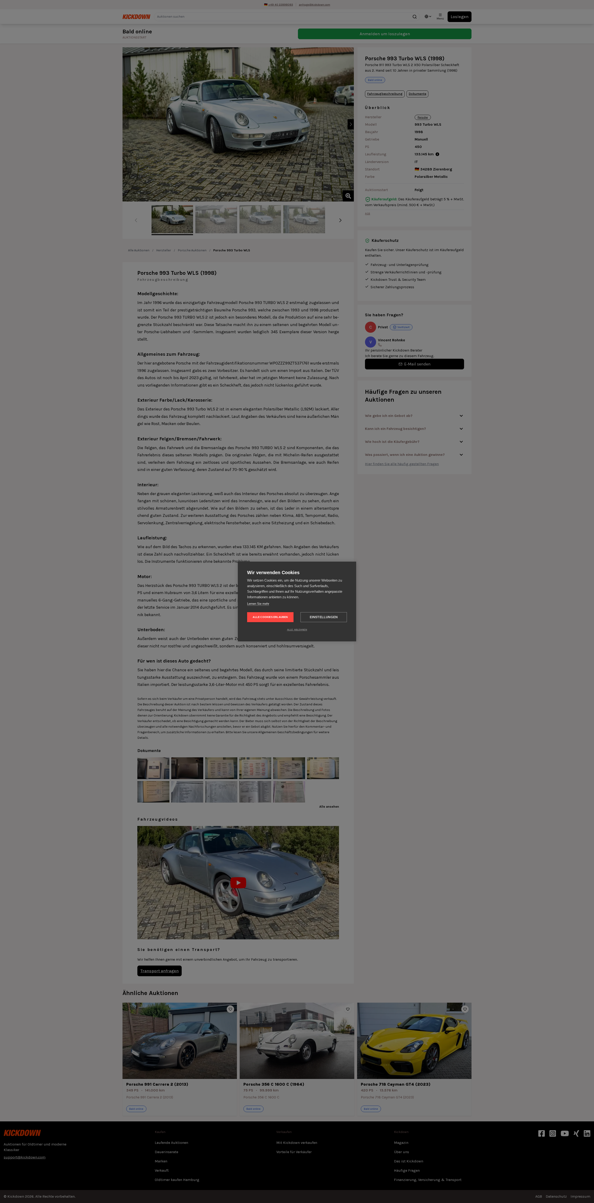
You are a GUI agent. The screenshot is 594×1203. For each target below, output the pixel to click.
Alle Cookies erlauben (270, 617)
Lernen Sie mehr (258, 603)
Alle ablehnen (297, 629)
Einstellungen (324, 617)
